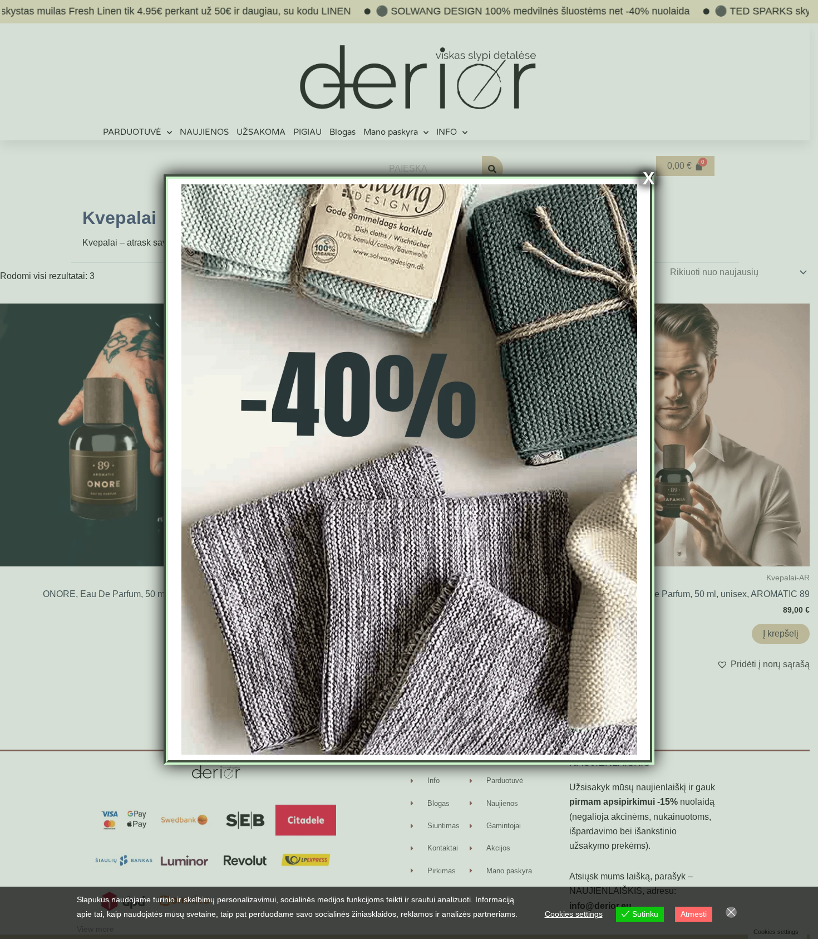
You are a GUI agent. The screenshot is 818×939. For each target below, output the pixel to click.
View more (95, 929)
